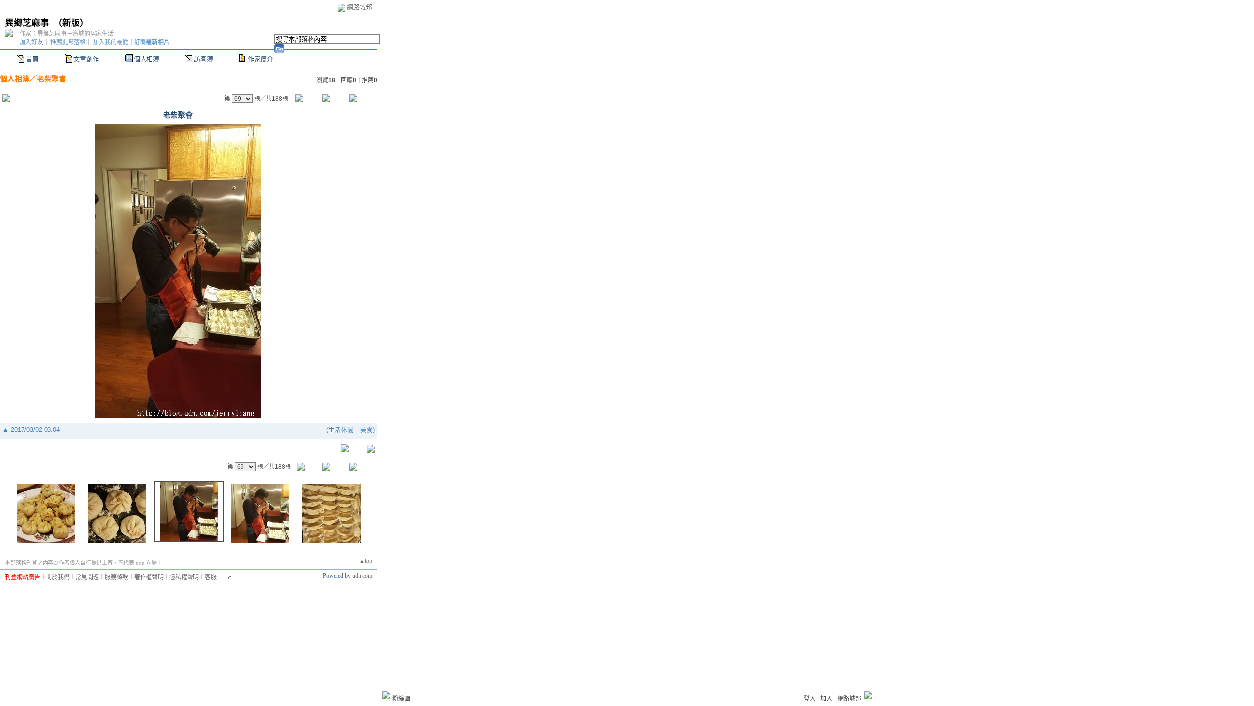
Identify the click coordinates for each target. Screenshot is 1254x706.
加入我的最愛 (110, 42)
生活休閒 (341, 429)
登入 (810, 698)
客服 (211, 577)
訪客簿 (203, 59)
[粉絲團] (386, 695)
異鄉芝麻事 (27, 23)
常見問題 (87, 577)
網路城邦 (359, 7)
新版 (71, 23)
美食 (366, 429)
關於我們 (58, 577)
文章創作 (86, 59)
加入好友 (31, 42)
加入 (826, 698)
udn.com (362, 575)
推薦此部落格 (68, 42)
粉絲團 (401, 698)
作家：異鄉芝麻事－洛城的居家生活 (67, 33)
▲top (365, 560)
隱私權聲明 (184, 577)
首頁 (32, 59)
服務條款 (116, 577)
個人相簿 (146, 59)
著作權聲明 (149, 577)
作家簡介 (260, 59)
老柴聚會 (51, 79)
